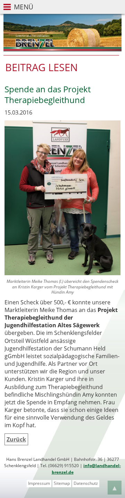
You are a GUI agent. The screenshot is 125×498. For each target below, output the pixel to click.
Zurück (16, 439)
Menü (23, 6)
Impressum (39, 483)
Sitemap (62, 483)
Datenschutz (86, 483)
